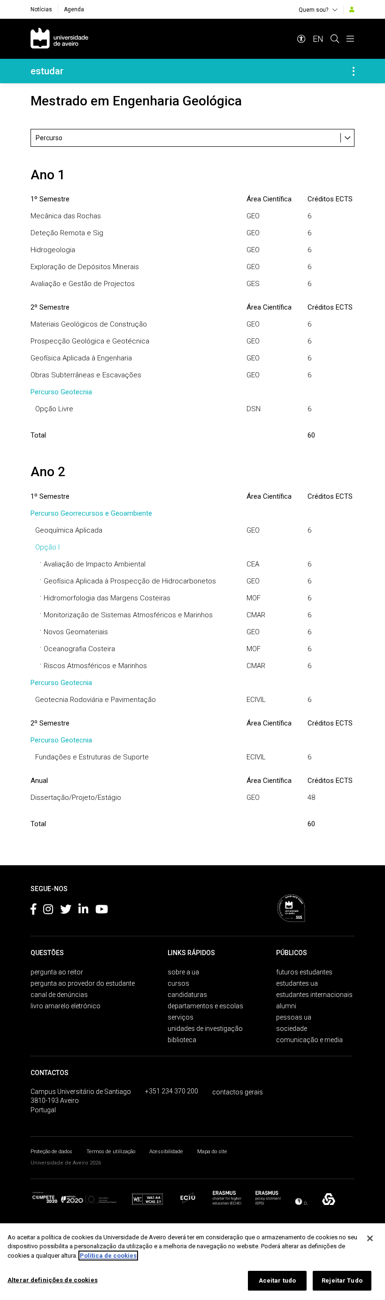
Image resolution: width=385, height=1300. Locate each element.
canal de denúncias (59, 994)
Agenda (74, 9)
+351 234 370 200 (171, 1091)
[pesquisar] (335, 39)
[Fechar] (370, 1238)
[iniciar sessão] (351, 9)
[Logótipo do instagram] (48, 911)
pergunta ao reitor (57, 972)
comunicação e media (309, 1040)
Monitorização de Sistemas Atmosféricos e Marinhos (128, 615)
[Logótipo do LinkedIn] (83, 911)
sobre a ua (183, 972)
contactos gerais (237, 1092)
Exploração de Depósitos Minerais (85, 267)
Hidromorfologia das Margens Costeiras (107, 598)
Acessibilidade (166, 1151)
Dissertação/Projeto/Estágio (76, 797)
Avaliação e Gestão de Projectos (83, 283)
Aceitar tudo (277, 1280)
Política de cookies (108, 1255)
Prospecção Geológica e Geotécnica (90, 341)
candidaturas (187, 994)
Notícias (41, 9)
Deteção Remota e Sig (67, 233)
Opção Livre (54, 409)
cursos (178, 983)
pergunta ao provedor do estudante (83, 983)
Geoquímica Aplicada (68, 530)
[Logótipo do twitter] (65, 911)
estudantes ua (297, 983)
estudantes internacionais (314, 994)
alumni (286, 1006)
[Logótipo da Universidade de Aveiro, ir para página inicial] (59, 39)
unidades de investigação (205, 1028)
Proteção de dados (51, 1151)
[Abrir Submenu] (353, 71)
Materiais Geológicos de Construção (89, 324)
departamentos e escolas (205, 1006)
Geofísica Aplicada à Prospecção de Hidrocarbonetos (130, 581)
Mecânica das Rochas (66, 216)
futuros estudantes (304, 972)
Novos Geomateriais (76, 632)
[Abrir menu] (350, 38)
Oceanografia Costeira (79, 649)
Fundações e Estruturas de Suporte (92, 757)
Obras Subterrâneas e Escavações (86, 375)
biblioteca (182, 1040)
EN (318, 39)
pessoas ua (293, 1017)
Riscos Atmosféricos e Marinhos (95, 666)
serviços (180, 1017)
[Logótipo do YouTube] (101, 911)
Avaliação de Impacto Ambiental (95, 564)
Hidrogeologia (53, 250)
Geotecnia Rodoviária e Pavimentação (95, 699)
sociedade (291, 1028)
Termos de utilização (110, 1151)
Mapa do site (212, 1151)
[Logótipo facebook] (33, 911)
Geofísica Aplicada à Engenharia (81, 358)
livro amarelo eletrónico (65, 1006)
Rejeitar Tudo (342, 1280)
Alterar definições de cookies (53, 1280)
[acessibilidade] (301, 39)
